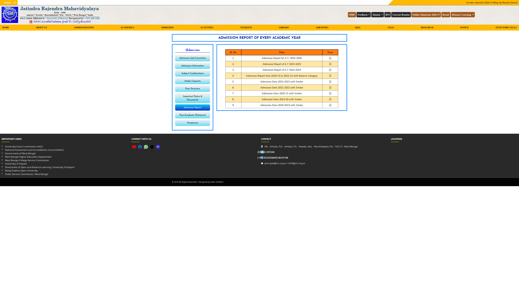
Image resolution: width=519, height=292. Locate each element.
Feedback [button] (363, 14)
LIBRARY (284, 27)
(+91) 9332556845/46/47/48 (272, 157)
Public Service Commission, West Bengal (26, 174)
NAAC (391, 27)
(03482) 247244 (266, 152)
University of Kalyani (16, 163)
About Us (41, 27)
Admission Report (193, 107)
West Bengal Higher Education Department (28, 156)
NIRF (352, 14)
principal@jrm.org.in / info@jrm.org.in (285, 163)
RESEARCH (427, 27)
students (246, 27)
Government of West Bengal (20, 153)
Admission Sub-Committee (192, 58)
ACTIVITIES (206, 27)
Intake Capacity (192, 81)
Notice (464, 27)
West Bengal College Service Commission (27, 160)
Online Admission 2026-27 (426, 14)
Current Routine (401, 14)
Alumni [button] (376, 14)
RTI (387, 14)
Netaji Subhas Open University (21, 170)
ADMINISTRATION (84, 27)
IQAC (358, 27)
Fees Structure (192, 88)
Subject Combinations (193, 73)
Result (446, 14)
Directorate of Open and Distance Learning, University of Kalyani (39, 167)
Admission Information (192, 66)
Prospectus (192, 123)
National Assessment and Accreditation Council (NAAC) (34, 149)
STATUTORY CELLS (506, 27)
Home (5, 27)
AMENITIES (322, 27)
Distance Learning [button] (462, 14)
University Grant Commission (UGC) (24, 146)
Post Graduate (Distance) (192, 115)
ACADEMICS (127, 27)
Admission (167, 27)
